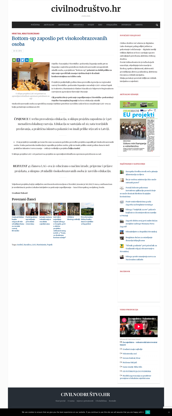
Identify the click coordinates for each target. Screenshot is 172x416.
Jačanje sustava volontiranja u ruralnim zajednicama (46, 220)
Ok (148, 412)
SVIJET (91, 25)
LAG (34, 245)
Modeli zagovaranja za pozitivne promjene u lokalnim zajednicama (135, 377)
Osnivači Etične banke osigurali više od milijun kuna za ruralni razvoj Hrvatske (18, 224)
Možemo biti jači (130, 362)
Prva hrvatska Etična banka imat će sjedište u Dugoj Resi (87, 220)
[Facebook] (18, 60)
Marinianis (41, 245)
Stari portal (60, 401)
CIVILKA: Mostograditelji (73, 218)
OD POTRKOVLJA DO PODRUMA (137, 371)
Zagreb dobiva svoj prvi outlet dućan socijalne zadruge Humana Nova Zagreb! (138, 224)
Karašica (27, 245)
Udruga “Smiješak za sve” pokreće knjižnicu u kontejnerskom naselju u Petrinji (138, 212)
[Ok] (169, 412)
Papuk (50, 245)
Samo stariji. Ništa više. (132, 367)
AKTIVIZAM (63, 25)
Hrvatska (16, 33)
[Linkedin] (27, 60)
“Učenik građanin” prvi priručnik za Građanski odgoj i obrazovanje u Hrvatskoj (138, 248)
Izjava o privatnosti (85, 401)
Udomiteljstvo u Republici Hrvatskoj (141, 232)
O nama (71, 401)
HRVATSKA (78, 25)
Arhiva (139, 25)
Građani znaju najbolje (132, 349)
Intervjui (126, 25)
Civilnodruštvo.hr (86, 9)
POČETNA (35, 25)
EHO (100, 25)
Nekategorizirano (30, 33)
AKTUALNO (49, 25)
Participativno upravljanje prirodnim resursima (31, 220)
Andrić (20, 245)
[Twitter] (22, 60)
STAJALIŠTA (111, 25)
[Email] (14, 60)
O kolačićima (101, 401)
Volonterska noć (130, 354)
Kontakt (112, 401)
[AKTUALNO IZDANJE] (139, 127)
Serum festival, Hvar (131, 358)
